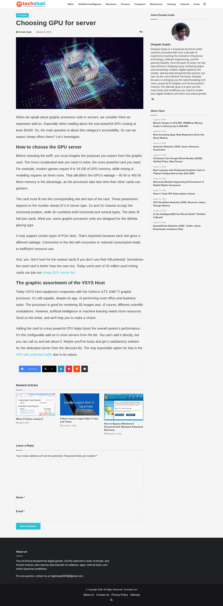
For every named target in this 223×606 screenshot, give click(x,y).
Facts (197, 4)
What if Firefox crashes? (29, 419)
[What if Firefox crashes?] (35, 404)
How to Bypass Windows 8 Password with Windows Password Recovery (123, 426)
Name (20, 497)
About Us (88, 594)
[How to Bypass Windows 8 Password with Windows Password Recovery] (123, 407)
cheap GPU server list (59, 272)
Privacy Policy (120, 594)
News (71, 4)
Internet (184, 4)
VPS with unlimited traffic (34, 354)
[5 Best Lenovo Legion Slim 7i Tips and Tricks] (79, 404)
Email (20, 511)
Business (111, 4)
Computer (140, 4)
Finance (125, 4)
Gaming (171, 4)
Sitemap (135, 594)
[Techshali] (30, 4)
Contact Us (102, 594)
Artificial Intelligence (89, 4)
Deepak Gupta (25, 32)
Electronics (156, 4)
